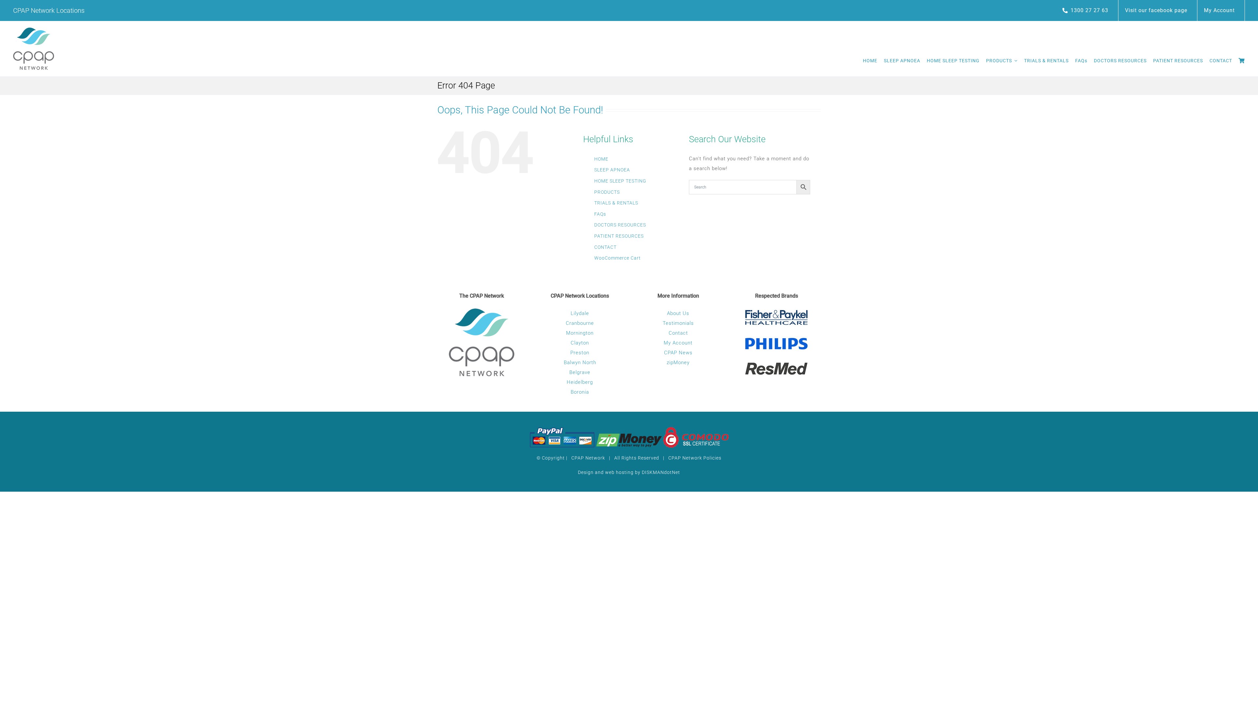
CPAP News (678, 353)
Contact (678, 333)
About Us (678, 313)
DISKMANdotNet (661, 472)
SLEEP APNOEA (612, 169)
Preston (579, 353)
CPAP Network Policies (694, 458)
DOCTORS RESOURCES (620, 224)
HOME (601, 159)
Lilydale (580, 313)
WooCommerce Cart (617, 258)
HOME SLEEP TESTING (620, 181)
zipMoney (678, 362)
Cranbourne (580, 323)
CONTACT (605, 247)
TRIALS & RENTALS (616, 203)
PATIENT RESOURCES (619, 236)
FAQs (600, 214)
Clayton (580, 343)
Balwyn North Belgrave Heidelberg (580, 372)
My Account (678, 343)
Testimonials (678, 323)
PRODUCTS (607, 192)
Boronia (580, 392)
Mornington (580, 333)
